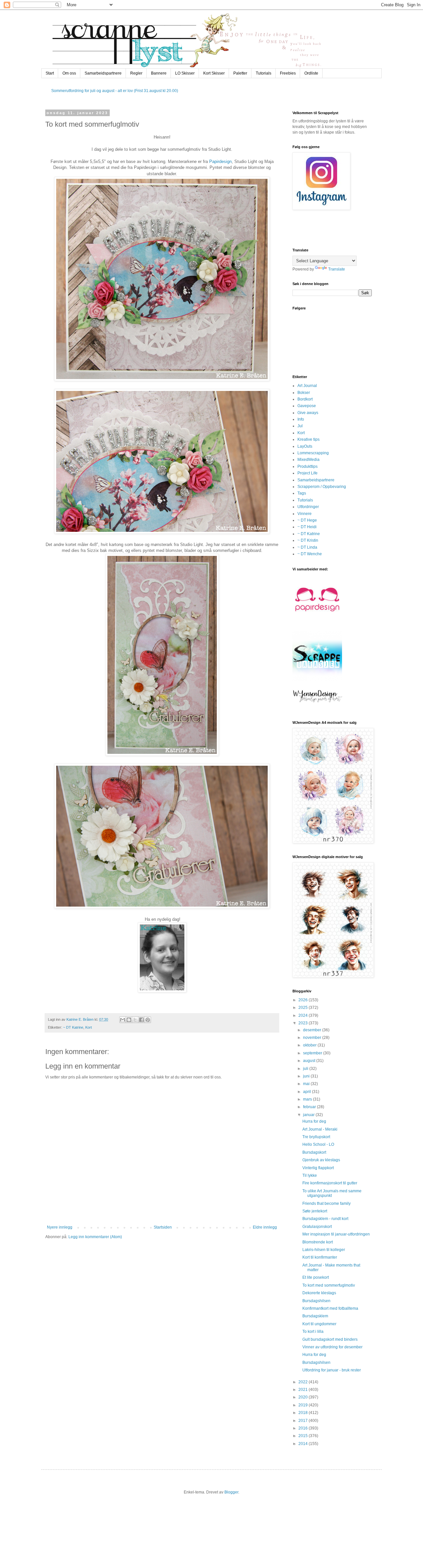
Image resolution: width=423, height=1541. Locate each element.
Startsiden (163, 1227)
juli (306, 1068)
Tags (301, 493)
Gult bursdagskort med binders (330, 1339)
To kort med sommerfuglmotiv (328, 1285)
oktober (310, 1045)
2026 (303, 1000)
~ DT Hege (307, 520)
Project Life (307, 473)
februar (310, 1107)
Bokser (303, 392)
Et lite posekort (315, 1277)
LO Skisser (185, 73)
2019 (303, 1405)
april (307, 1091)
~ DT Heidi (307, 527)
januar (309, 1114)
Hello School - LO (318, 1144)
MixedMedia (308, 459)
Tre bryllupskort (316, 1137)
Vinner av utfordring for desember (332, 1347)
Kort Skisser (214, 73)
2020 (303, 1397)
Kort (88, 1027)
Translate (336, 269)
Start (50, 73)
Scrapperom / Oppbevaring (321, 486)
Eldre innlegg (265, 1227)
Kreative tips (308, 439)
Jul (300, 426)
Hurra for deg (314, 1121)
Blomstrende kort (317, 1242)
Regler (136, 73)
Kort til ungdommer (319, 1324)
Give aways (307, 412)
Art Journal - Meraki (319, 1129)
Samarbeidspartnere (103, 73)
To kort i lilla (313, 1331)
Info (300, 419)
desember (312, 1030)
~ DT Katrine (73, 1027)
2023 (303, 1023)
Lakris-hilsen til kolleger (323, 1249)
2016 (303, 1428)
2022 (303, 1382)
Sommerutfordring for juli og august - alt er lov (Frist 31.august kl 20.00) (114, 90)
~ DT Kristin (307, 540)
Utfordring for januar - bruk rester (331, 1370)
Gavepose (306, 405)
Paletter (240, 73)
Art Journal (307, 385)
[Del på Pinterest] (147, 1019)
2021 (303, 1389)
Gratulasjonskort (317, 1226)
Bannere (159, 73)
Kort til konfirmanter (319, 1257)
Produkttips (307, 466)
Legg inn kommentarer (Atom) (95, 1237)
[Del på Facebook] (141, 1019)
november (312, 1037)
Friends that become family (326, 1203)
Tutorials (263, 73)
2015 (303, 1435)
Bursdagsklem (315, 1316)
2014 (303, 1443)
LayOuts (304, 446)
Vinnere (304, 513)
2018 (303, 1412)
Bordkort (305, 399)
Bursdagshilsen (316, 1301)
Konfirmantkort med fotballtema (330, 1308)
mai (307, 1083)
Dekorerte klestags (319, 1293)
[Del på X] (135, 1019)
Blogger (231, 1492)
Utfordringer (308, 506)
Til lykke (309, 1175)
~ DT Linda (307, 547)
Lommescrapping (313, 453)
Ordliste (311, 73)
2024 (303, 1015)
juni (307, 1076)
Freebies (288, 73)
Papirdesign (220, 161)
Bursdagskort (314, 1152)
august (309, 1060)
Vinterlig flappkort (318, 1168)
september (313, 1053)
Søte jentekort (314, 1211)
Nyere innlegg (59, 1227)
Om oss (69, 73)
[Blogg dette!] (129, 1019)
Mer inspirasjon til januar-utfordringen (336, 1234)
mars (308, 1099)
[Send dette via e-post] (122, 1019)
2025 (303, 1007)
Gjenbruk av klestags (321, 1160)
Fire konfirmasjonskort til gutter (329, 1183)
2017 (303, 1420)
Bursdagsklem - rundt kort (325, 1218)
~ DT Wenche (309, 554)
